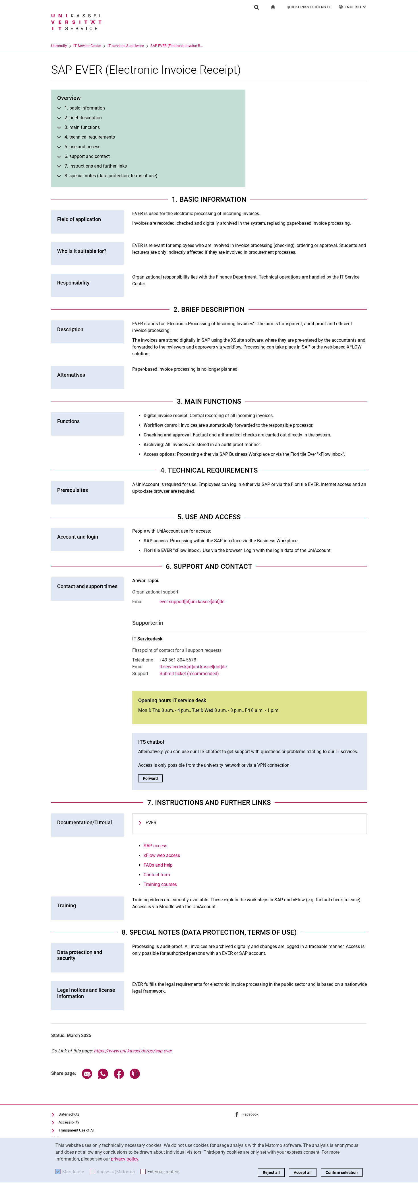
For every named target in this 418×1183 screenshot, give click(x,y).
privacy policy (124, 1159)
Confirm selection (342, 1172)
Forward (153, 778)
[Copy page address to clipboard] (135, 1077)
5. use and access (82, 146)
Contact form (157, 874)
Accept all (303, 1172)
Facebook (250, 1114)
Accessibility (69, 1122)
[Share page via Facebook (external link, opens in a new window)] (119, 1077)
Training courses (160, 884)
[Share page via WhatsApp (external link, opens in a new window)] (103, 1077)
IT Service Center (87, 46)
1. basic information (85, 108)
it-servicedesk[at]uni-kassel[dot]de (193, 666)
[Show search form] (256, 7)
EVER (151, 822)
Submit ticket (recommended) (189, 673)
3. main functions (82, 127)
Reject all (271, 1172)
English (356, 7)
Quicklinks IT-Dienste (309, 7)
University (59, 46)
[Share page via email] (87, 1077)
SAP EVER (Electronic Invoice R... (176, 46)
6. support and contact (87, 156)
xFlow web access (162, 855)
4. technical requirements (90, 137)
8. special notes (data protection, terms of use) (111, 175)
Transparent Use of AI (76, 1130)
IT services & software (125, 46)
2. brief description (83, 117)
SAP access (155, 845)
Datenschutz (69, 1114)
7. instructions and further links (96, 166)
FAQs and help (158, 865)
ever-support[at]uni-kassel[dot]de (192, 601)
